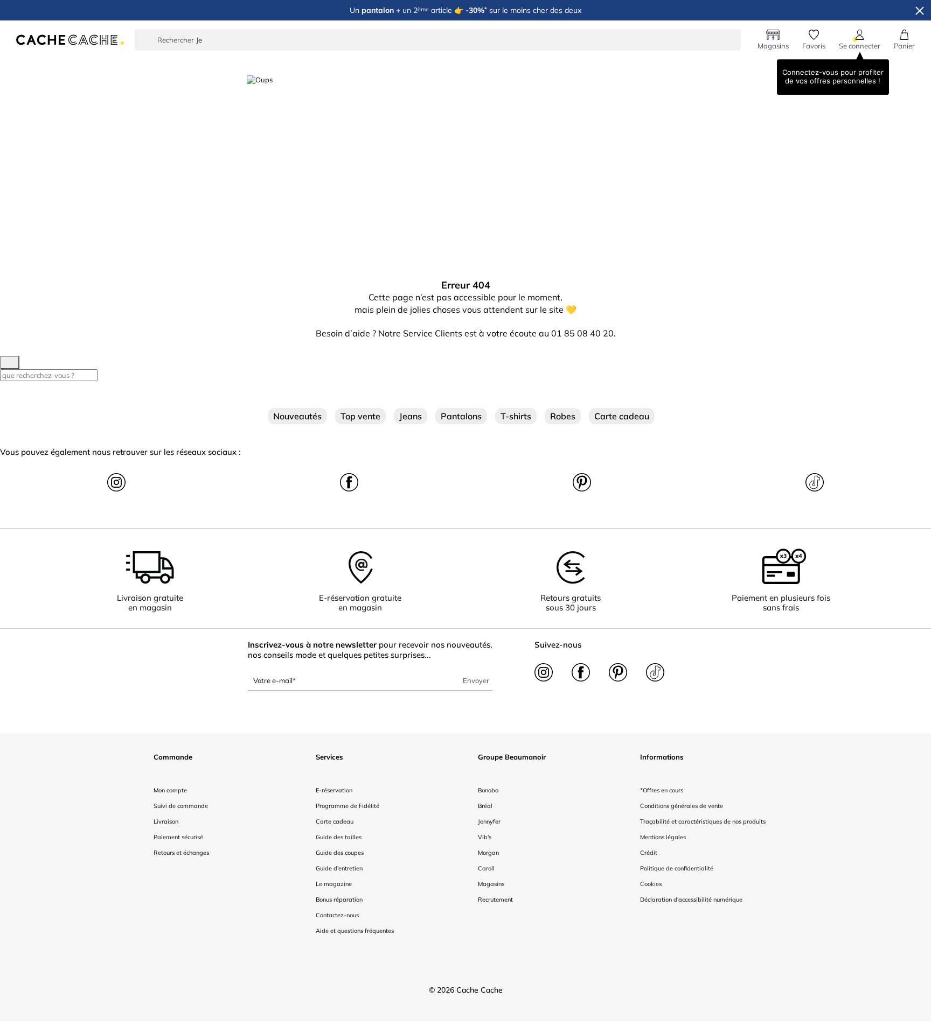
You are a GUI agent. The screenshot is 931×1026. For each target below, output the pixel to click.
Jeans (410, 416)
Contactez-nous (337, 915)
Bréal (485, 806)
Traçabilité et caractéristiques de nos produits (703, 821)
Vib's (484, 837)
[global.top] (920, 854)
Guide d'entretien (339, 868)
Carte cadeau (621, 416)
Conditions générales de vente (681, 806)
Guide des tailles (339, 837)
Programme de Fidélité (347, 806)
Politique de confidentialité (676, 868)
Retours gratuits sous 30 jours (570, 603)
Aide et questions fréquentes (355, 930)
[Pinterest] (582, 481)
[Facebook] (349, 481)
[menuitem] (248, 63)
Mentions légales (663, 837)
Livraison (166, 821)
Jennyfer (489, 821)
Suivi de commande (181, 806)
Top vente (360, 416)
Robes (562, 416)
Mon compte (170, 790)
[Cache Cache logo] (70, 38)
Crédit (648, 852)
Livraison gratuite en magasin (150, 603)
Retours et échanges (181, 852)
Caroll (486, 868)
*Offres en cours (661, 790)
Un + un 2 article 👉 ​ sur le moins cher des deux (465, 10)
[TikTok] (814, 481)
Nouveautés (297, 416)
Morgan (488, 852)
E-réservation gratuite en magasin (360, 603)
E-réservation (334, 790)
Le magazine (334, 884)
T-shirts (516, 416)
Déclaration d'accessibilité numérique (691, 899)
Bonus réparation (339, 899)
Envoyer (476, 680)
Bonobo (488, 790)
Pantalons (461, 416)
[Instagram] (116, 481)
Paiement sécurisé (178, 837)
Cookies (651, 884)
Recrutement (495, 899)
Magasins (491, 884)
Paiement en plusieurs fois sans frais (781, 603)
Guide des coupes (340, 852)
